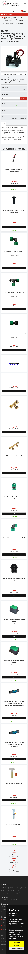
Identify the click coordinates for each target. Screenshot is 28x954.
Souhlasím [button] (17, 942)
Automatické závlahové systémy (13, 17)
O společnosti (4, 911)
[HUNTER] (14, 74)
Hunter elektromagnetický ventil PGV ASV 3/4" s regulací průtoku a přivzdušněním (13, 22)
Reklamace (4, 909)
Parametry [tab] (10, 124)
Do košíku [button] (23, 98)
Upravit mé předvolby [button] (17, 948)
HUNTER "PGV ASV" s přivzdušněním (13, 20)
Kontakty (3, 912)
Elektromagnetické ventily (10, 19)
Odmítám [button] (16, 945)
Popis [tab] (3, 124)
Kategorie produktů (7, 14)
